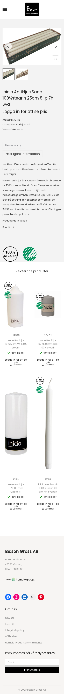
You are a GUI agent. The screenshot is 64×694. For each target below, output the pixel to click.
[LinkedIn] (25, 597)
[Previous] (8, 46)
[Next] (56, 46)
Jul (28, 124)
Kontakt (9, 624)
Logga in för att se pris (25, 111)
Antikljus (21, 124)
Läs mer (17, 364)
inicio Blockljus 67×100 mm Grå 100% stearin (48, 344)
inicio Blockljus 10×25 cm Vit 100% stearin (16, 344)
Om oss (9, 618)
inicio (20, 129)
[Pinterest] (41, 597)
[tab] (32, 145)
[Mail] (33, 597)
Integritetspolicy (14, 630)
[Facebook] (8, 597)
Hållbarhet (11, 636)
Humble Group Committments (23, 642)
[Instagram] (16, 597)
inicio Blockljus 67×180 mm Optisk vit (16, 488)
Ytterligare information (22, 154)
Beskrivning (13, 145)
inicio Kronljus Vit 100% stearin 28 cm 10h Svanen (48, 488)
